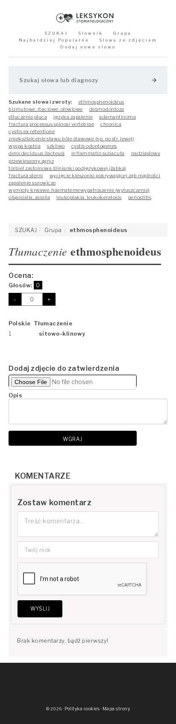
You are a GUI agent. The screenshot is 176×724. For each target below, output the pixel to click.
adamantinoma (117, 117)
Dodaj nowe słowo (88, 47)
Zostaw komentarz (54, 502)
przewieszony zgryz (31, 161)
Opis (15, 395)
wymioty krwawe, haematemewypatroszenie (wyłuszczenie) (79, 190)
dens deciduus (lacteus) (37, 153)
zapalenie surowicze (32, 183)
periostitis (140, 197)
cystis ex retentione (32, 131)
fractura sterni (26, 176)
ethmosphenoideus (101, 102)
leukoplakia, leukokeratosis (89, 197)
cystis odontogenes (94, 146)
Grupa (122, 33)
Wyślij (40, 608)
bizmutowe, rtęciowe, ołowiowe (46, 109)
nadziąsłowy (146, 153)
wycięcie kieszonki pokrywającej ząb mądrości (105, 176)
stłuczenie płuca (28, 117)
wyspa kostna (25, 146)
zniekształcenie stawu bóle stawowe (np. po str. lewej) (71, 139)
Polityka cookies (82, 709)
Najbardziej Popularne (54, 40)
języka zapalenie (73, 117)
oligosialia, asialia (29, 197)
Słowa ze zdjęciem (128, 40)
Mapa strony (116, 709)
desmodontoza (106, 109)
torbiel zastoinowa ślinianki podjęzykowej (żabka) (67, 168)
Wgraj (72, 439)
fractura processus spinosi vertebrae (51, 124)
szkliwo (56, 146)
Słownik (90, 33)
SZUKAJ (56, 33)
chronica (110, 124)
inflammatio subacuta (98, 153)
